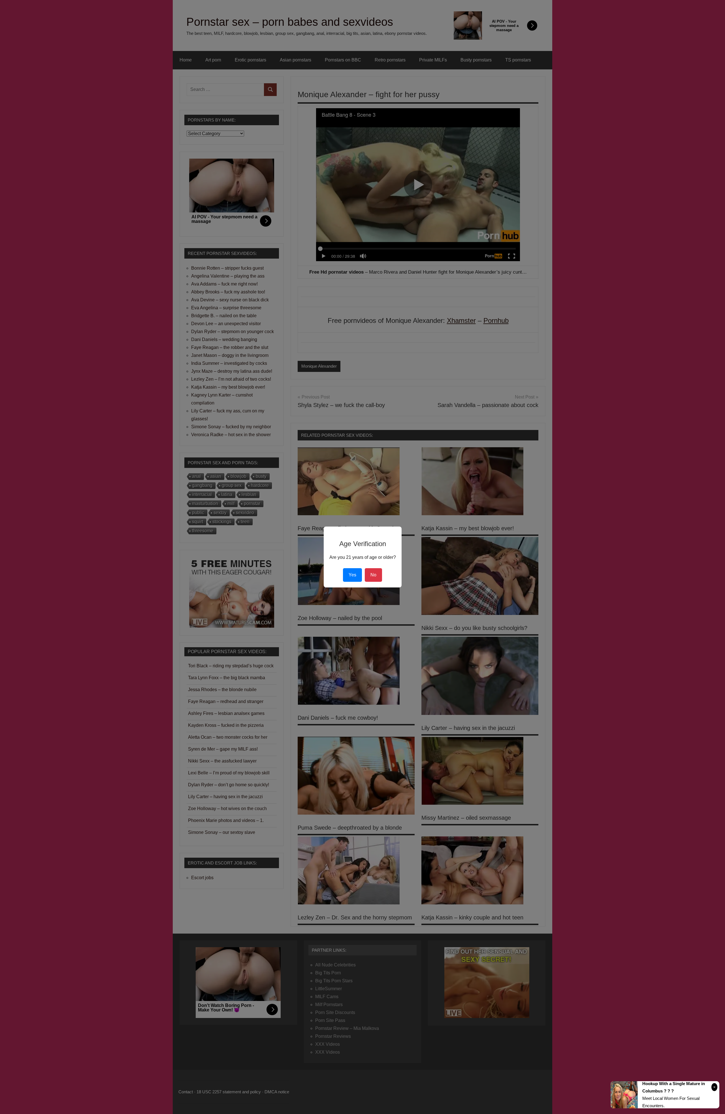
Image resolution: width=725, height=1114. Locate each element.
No (373, 574)
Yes (352, 574)
